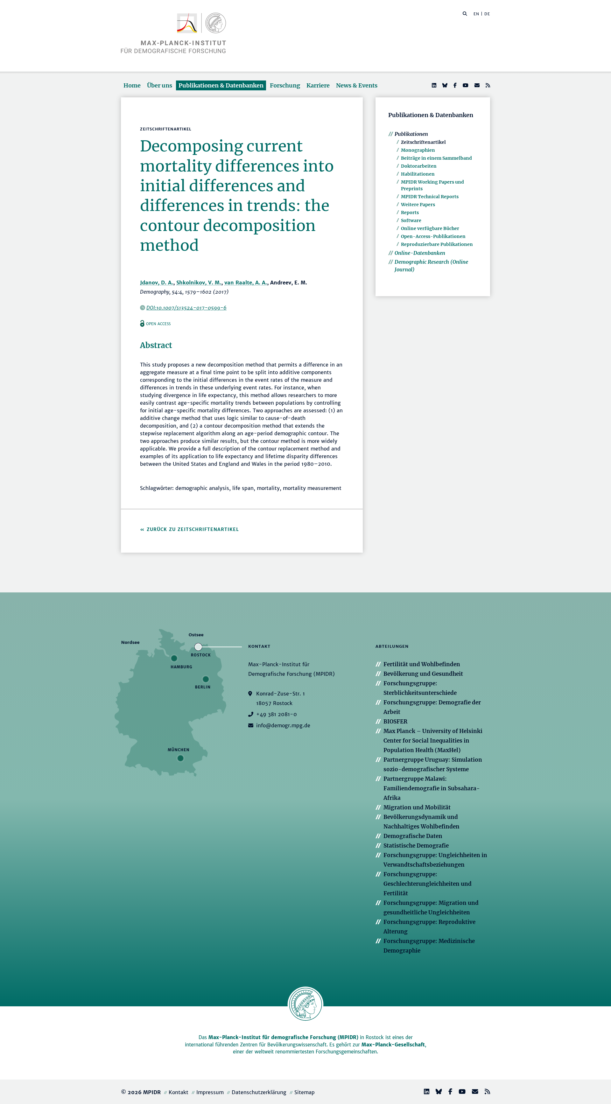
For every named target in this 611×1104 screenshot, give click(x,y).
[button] (465, 13)
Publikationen (411, 134)
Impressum (210, 1092)
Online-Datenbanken (420, 253)
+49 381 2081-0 (276, 714)
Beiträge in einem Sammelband (436, 158)
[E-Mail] (476, 85)
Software (411, 220)
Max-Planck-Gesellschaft (393, 1045)
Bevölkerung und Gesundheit (423, 673)
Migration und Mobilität (417, 807)
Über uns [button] (159, 85)
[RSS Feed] (487, 85)
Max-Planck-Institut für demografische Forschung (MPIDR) (283, 1037)
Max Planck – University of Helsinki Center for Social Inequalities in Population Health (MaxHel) (432, 741)
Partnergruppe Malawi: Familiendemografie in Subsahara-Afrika (431, 788)
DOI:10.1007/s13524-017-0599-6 (186, 307)
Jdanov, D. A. (156, 282)
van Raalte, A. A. (245, 282)
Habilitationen (418, 174)
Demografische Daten (412, 836)
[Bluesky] (444, 85)
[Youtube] (464, 85)
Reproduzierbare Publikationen (437, 244)
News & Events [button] (356, 85)
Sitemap (304, 1092)
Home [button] (132, 85)
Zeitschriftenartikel (423, 142)
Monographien (418, 150)
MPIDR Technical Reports (430, 196)
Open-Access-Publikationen (433, 236)
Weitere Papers (418, 204)
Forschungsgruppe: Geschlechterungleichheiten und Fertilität (427, 884)
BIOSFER (395, 721)
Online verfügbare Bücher (430, 228)
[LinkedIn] (433, 85)
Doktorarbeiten (419, 166)
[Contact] (472, 1092)
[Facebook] (454, 85)
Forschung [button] (285, 85)
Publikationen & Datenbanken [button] (221, 85)
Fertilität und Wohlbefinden (421, 664)
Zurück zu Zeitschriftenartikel (193, 529)
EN (476, 13)
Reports (410, 212)
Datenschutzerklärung (259, 1092)
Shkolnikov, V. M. (198, 282)
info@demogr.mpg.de (283, 725)
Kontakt (178, 1092)
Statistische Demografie (416, 845)
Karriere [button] (318, 85)
